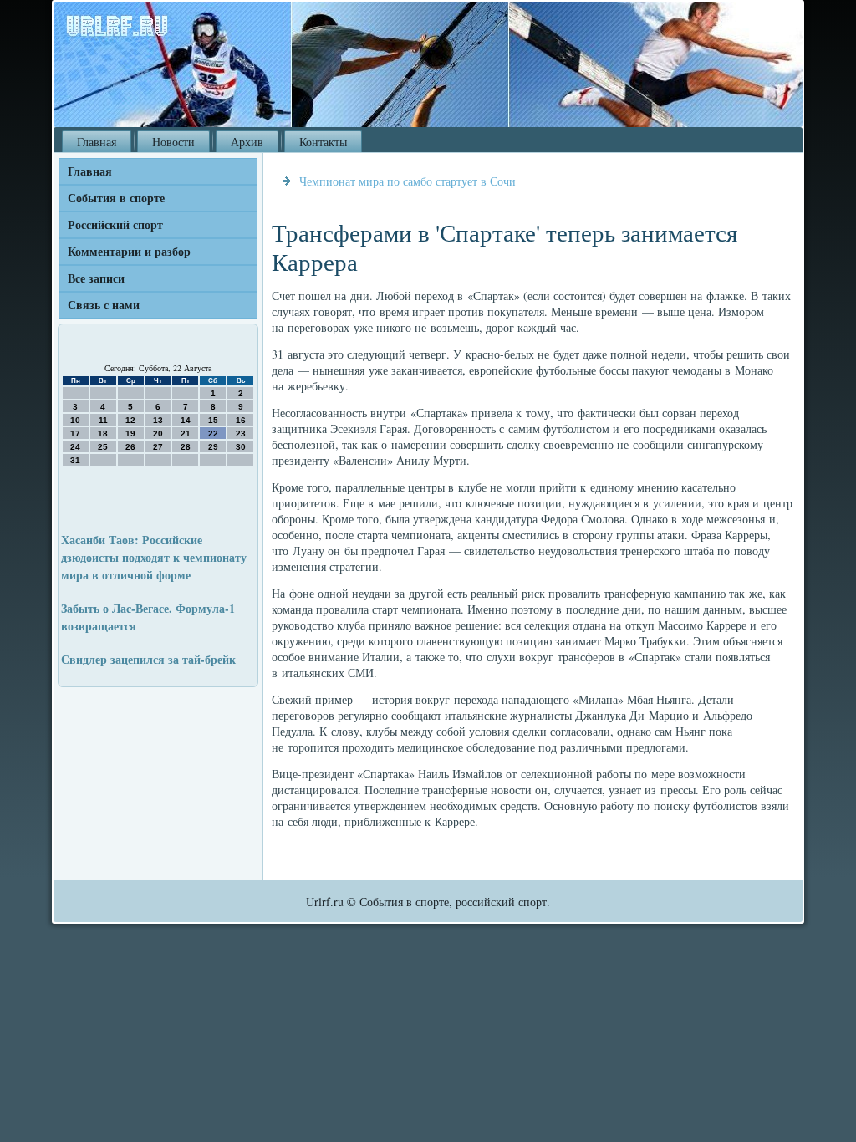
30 (241, 446)
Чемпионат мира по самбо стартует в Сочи (407, 181)
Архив (247, 142)
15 (213, 420)
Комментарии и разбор (129, 251)
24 (75, 446)
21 (186, 433)
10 (75, 420)
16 (241, 420)
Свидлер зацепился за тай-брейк (148, 659)
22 (213, 433)
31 (75, 460)
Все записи (96, 278)
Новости (173, 142)
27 (158, 446)
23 (241, 433)
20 (158, 433)
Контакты (323, 142)
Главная (96, 142)
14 (186, 420)
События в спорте (116, 197)
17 (75, 433)
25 (103, 446)
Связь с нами (104, 305)
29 (213, 446)
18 (103, 433)
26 (130, 446)
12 (130, 420)
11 (103, 420)
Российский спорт (115, 224)
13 (158, 420)
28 (186, 446)
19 (130, 433)
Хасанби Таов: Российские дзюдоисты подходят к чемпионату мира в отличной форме (154, 557)
